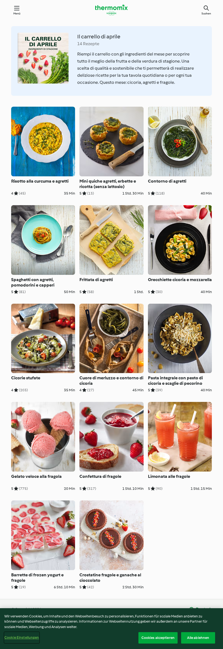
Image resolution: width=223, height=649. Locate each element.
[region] (111, 628)
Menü (17, 13)
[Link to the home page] (111, 9)
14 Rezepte (88, 43)
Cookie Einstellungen (21, 637)
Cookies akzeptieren (158, 638)
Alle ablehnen (198, 638)
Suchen (206, 13)
